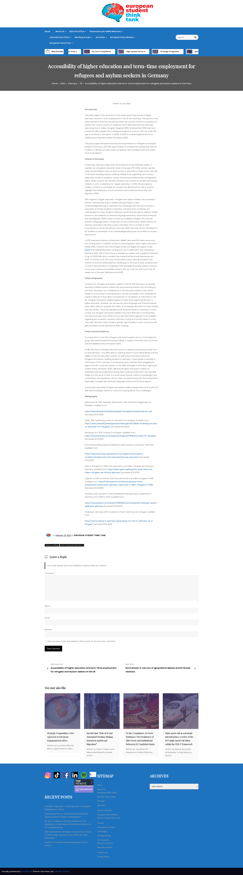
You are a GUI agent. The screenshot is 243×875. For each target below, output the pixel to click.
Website (48, 629)
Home (47, 31)
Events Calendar (104, 810)
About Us (59, 31)
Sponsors (101, 805)
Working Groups (83, 37)
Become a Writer (104, 847)
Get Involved (102, 840)
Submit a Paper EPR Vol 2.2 (108, 818)
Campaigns (102, 831)
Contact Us (102, 852)
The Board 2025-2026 (106, 792)
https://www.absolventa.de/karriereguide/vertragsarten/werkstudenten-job (118, 411)
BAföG (87, 250)
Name (48, 606)
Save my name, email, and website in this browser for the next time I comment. (81, 641)
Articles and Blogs (52, 545)
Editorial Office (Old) (106, 797)
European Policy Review (121, 37)
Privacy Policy (103, 856)
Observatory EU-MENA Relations (105, 31)
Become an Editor (105, 843)
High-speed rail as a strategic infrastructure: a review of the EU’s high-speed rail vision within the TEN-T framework (68, 834)
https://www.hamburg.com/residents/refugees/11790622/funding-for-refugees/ (120, 436)
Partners (101, 801)
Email (47, 618)
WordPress (26, 871)
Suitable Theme (61, 871)
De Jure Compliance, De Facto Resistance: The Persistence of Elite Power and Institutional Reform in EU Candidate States (68, 824)
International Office (60, 37)
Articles (100, 823)
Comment (50, 573)
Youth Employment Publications (72, 545)
